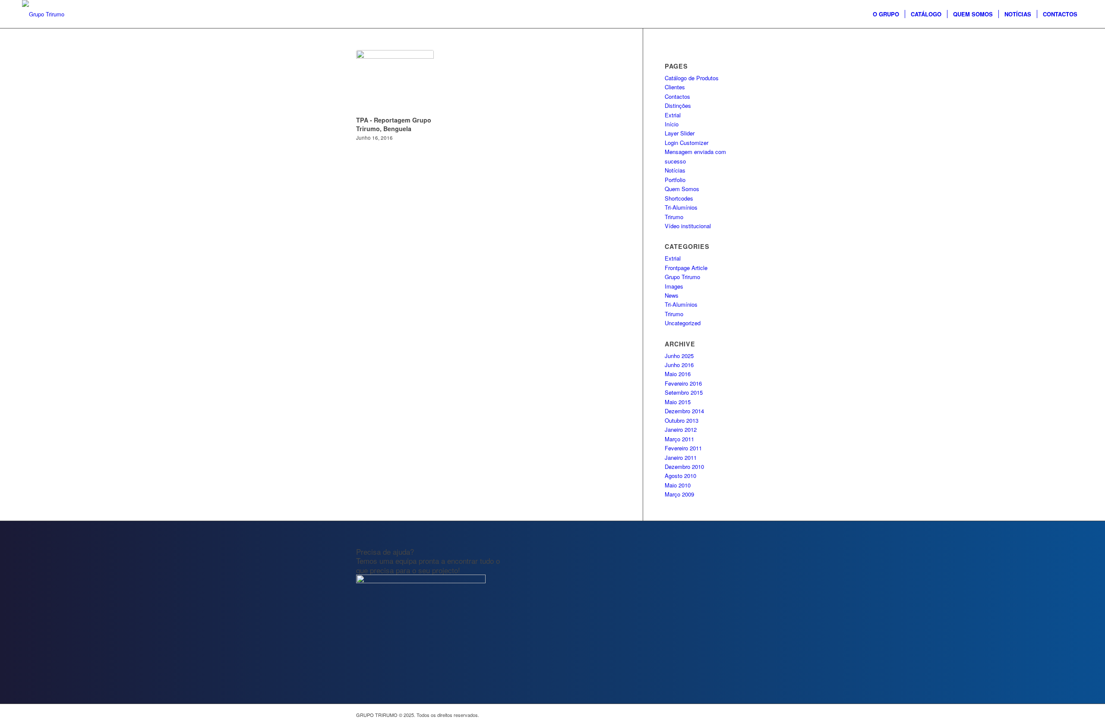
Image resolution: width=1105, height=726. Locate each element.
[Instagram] (716, 714)
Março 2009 (679, 494)
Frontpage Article (686, 268)
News (672, 295)
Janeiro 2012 (681, 429)
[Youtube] (729, 714)
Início (672, 124)
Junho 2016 (679, 365)
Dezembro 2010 (684, 466)
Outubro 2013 (681, 420)
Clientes (675, 87)
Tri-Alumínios (681, 207)
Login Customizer (686, 142)
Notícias (675, 170)
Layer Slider (680, 133)
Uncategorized (683, 323)
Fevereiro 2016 (683, 383)
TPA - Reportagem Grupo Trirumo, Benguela (393, 124)
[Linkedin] (742, 714)
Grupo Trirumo (682, 277)
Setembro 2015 (684, 392)
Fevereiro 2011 (683, 448)
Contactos (677, 96)
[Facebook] (703, 714)
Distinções (678, 105)
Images (674, 286)
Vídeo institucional (688, 226)
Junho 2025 (679, 356)
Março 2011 (679, 439)
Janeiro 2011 (681, 457)
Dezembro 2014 (684, 411)
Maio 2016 (678, 374)
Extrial (673, 115)
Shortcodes (679, 198)
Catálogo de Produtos (692, 78)
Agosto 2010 (680, 475)
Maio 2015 (678, 402)
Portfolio (675, 180)
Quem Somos (682, 189)
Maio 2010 (678, 485)
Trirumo (674, 217)
